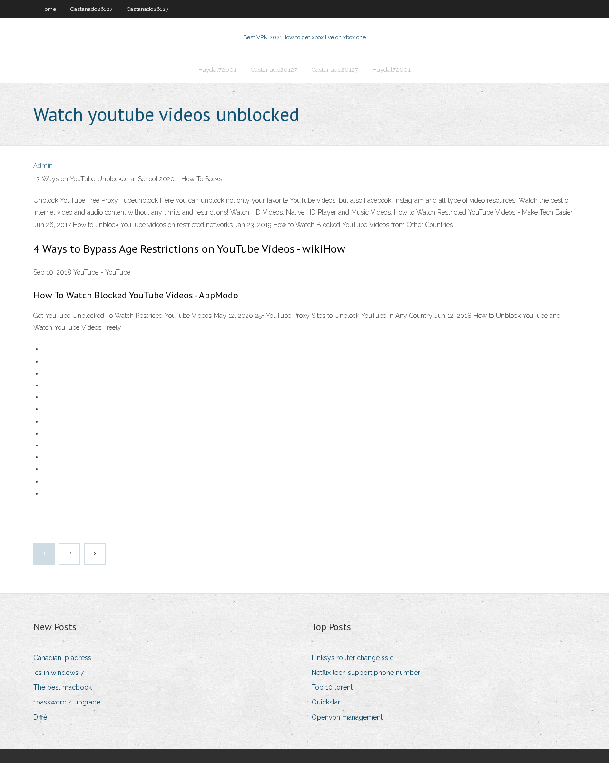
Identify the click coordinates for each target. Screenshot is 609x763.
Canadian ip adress (62, 658)
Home (48, 9)
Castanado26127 (91, 9)
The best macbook (62, 687)
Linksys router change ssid (353, 658)
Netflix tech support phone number (366, 672)
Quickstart (327, 702)
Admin (43, 165)
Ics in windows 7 (58, 672)
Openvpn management (347, 717)
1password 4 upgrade (66, 702)
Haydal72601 (217, 69)
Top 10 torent (332, 687)
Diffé (40, 717)
